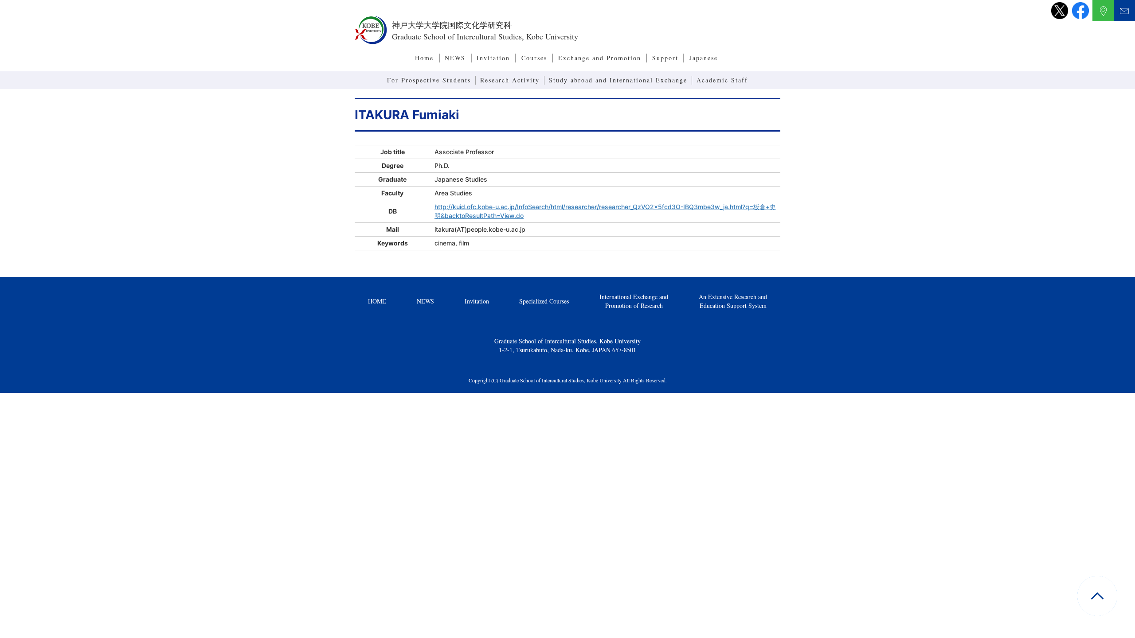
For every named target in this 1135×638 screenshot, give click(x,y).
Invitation (493, 58)
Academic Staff (722, 80)
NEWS (455, 58)
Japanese (703, 58)
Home (424, 58)
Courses (534, 58)
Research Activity (510, 80)
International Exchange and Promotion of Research (633, 301)
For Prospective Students (429, 80)
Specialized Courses (544, 301)
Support (665, 58)
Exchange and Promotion (599, 58)
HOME (377, 301)
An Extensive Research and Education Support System (733, 301)
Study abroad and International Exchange (618, 80)
